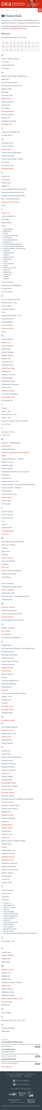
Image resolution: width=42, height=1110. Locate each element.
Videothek (14, 10)
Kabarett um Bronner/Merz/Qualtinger (15, 452)
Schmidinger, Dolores (9, 783)
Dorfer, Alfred (6, 149)
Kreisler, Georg (7, 497)
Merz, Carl (5, 567)
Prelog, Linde (6, 700)
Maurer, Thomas (7, 558)
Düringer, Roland (7, 169)
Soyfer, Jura (6, 837)
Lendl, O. (5, 524)
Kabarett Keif (6, 446)
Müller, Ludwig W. (8, 590)
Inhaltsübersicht (16, 1076)
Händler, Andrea (7, 355)
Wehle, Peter (6, 986)
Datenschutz (20, 1074)
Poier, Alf (5, 690)
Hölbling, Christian (8, 391)
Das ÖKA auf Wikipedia (22, 1080)
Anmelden (29, 1076)
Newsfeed (31, 1074)
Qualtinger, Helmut (8, 720)
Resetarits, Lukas (7, 730)
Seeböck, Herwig (7, 815)
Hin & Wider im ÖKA (8, 1049)
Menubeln (5, 564)
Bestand (7, 10)
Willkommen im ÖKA (9, 1059)
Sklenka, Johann (7, 828)
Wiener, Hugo (6, 998)
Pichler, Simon (6, 671)
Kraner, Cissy (17, 998)
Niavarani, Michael (8, 607)
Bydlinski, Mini (7, 124)
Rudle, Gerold (6, 737)
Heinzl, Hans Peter (8, 368)
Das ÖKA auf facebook (22, 1084)
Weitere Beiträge (7, 1067)
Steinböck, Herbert (8, 857)
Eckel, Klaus (6, 180)
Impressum (10, 1074)
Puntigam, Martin (8, 709)
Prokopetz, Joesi (7, 706)
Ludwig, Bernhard (8, 531)
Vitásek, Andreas (7, 955)
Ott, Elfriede (6, 631)
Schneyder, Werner (8, 793)
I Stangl (4, 408)
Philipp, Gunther (7, 668)
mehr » (38, 1046)
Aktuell (2, 10)
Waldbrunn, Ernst (8, 970)
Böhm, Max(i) (6, 99)
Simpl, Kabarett (7, 825)
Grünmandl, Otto (8, 328)
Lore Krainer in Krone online (12, 1042)
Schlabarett (6, 773)
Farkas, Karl (6, 213)
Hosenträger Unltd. (8, 397)
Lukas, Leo (5, 534)
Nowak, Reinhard (8, 617)
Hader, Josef (6, 342)
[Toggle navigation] (38, 4)
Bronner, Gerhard (8, 111)
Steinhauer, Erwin (8, 860)
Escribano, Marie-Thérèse (10, 202)
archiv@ (11, 28)
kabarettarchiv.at (20, 28)
